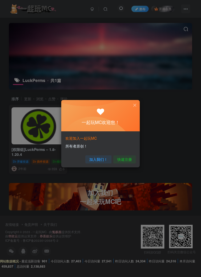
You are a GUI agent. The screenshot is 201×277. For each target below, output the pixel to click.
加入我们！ (98, 159)
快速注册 (124, 159)
